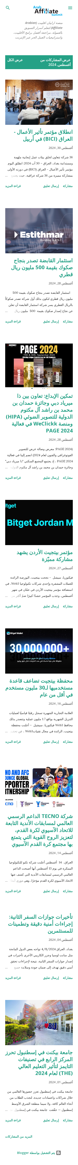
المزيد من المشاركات (18, 1136)
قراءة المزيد (13, 186)
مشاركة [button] (68, 186)
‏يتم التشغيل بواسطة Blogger (36, 1153)
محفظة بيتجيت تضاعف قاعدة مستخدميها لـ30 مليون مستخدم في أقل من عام (39, 687)
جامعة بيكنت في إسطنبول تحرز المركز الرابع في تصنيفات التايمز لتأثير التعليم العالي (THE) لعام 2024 (39, 1062)
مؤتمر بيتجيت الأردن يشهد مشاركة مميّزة (45, 555)
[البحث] (7, 7)
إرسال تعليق (51, 186)
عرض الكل (15, 59)
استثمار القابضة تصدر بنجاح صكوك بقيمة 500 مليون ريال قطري (42, 267)
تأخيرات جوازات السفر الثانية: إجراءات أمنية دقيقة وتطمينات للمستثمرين (40, 923)
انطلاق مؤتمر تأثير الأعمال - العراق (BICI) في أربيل (43, 135)
